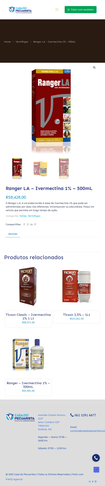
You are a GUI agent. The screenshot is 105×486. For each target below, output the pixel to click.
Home (7, 41)
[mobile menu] (57, 9)
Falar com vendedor (82, 9)
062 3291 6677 (85, 415)
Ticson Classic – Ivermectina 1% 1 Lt (28, 316)
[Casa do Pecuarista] (20, 9)
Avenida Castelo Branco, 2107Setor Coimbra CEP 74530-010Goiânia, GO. (52, 422)
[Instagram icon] (95, 481)
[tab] (13, 234)
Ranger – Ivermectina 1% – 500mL (28, 385)
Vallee (23, 216)
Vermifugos (22, 41)
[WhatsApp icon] (90, 481)
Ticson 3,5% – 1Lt (76, 315)
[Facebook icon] (93, 481)
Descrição (12, 234)
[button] (94, 67)
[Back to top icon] (96, 470)
